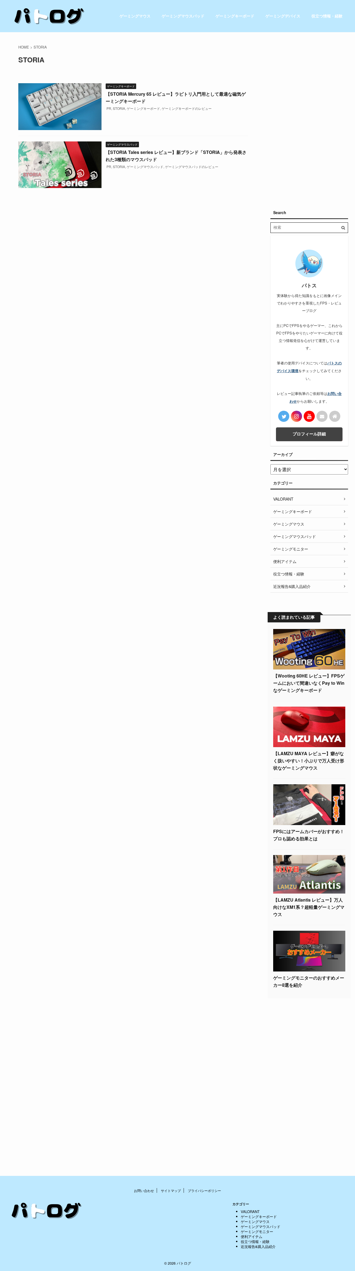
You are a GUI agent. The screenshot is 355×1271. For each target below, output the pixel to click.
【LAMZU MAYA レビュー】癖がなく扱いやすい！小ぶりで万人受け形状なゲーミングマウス (308, 760)
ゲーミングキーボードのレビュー (187, 108)
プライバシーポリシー (204, 1190)
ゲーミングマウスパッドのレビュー (191, 166)
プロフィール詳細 (309, 434)
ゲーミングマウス (135, 16)
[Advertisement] (309, 118)
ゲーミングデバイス (282, 16)
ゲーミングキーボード (234, 16)
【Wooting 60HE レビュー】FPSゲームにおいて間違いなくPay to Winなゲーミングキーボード (308, 683)
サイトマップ (171, 1190)
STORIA (119, 108)
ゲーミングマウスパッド (183, 16)
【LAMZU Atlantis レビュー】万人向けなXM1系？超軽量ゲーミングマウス (308, 907)
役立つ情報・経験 (327, 16)
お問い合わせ (144, 1190)
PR (108, 108)
